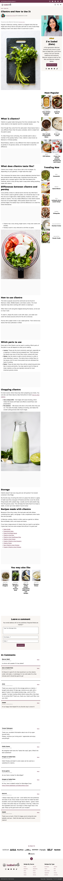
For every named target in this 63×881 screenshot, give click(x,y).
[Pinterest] (58, 1)
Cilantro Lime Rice (8, 535)
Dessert (34, 866)
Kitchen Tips (6, 8)
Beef (55, 868)
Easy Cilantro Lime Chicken (11, 545)
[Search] (58, 4)
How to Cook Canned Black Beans (46, 135)
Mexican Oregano (5, 584)
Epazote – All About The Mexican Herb (15, 587)
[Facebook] (55, 1)
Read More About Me (51, 64)
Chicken (55, 866)
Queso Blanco (56, 188)
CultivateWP (60, 878)
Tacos (46, 868)
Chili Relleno (46, 156)
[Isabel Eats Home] (6, 4)
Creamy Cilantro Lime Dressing (12, 541)
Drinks (34, 870)
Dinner (25, 866)
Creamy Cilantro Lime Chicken (12, 547)
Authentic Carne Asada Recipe (56, 200)
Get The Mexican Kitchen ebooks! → (8, 1)
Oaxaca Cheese (36, 584)
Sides (25, 870)
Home (2, 8)
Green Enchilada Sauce (10, 533)
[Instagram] (49, 1)
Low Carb (56, 874)
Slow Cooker (47, 870)
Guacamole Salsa (8, 531)
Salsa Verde (6, 529)
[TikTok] (60, 1)
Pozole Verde (56, 238)
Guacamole (56, 176)
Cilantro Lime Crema (9, 539)
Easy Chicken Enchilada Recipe (46, 113)
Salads (34, 872)
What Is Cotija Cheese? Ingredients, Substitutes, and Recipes (26, 588)
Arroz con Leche (57, 134)
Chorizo (55, 872)
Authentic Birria (57, 112)
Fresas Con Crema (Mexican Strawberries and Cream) (57, 159)
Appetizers (35, 868)
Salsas (25, 874)
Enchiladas (47, 866)
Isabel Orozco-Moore (11, 15)
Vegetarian (47, 872)
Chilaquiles (56, 213)
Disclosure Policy (49, 878)
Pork (55, 870)
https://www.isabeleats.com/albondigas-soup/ (15, 785)
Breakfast (26, 868)
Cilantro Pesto (7, 543)
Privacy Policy (43, 878)
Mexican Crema (56, 225)
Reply (38, 659)
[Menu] (60, 4)
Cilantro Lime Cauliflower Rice (12, 537)
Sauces (34, 874)
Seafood (46, 874)
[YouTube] (52, 1)
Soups (25, 872)
